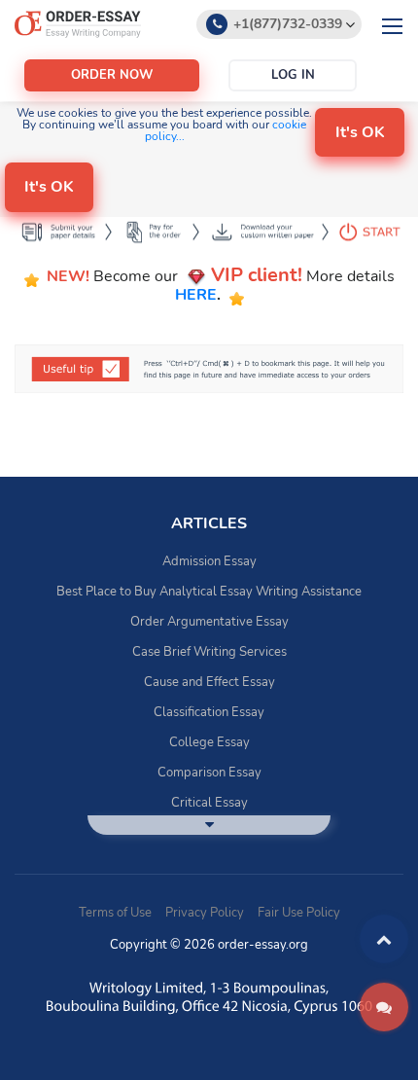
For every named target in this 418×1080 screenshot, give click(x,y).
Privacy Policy (204, 912)
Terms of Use (115, 912)
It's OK (360, 132)
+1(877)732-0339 (287, 24)
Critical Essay (209, 802)
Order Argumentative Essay (209, 621)
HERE (196, 295)
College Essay (209, 742)
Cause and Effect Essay (209, 682)
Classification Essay (209, 712)
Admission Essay (209, 561)
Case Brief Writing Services (209, 652)
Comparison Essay (209, 772)
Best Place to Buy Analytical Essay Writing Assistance (209, 591)
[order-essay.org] (78, 23)
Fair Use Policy (299, 912)
